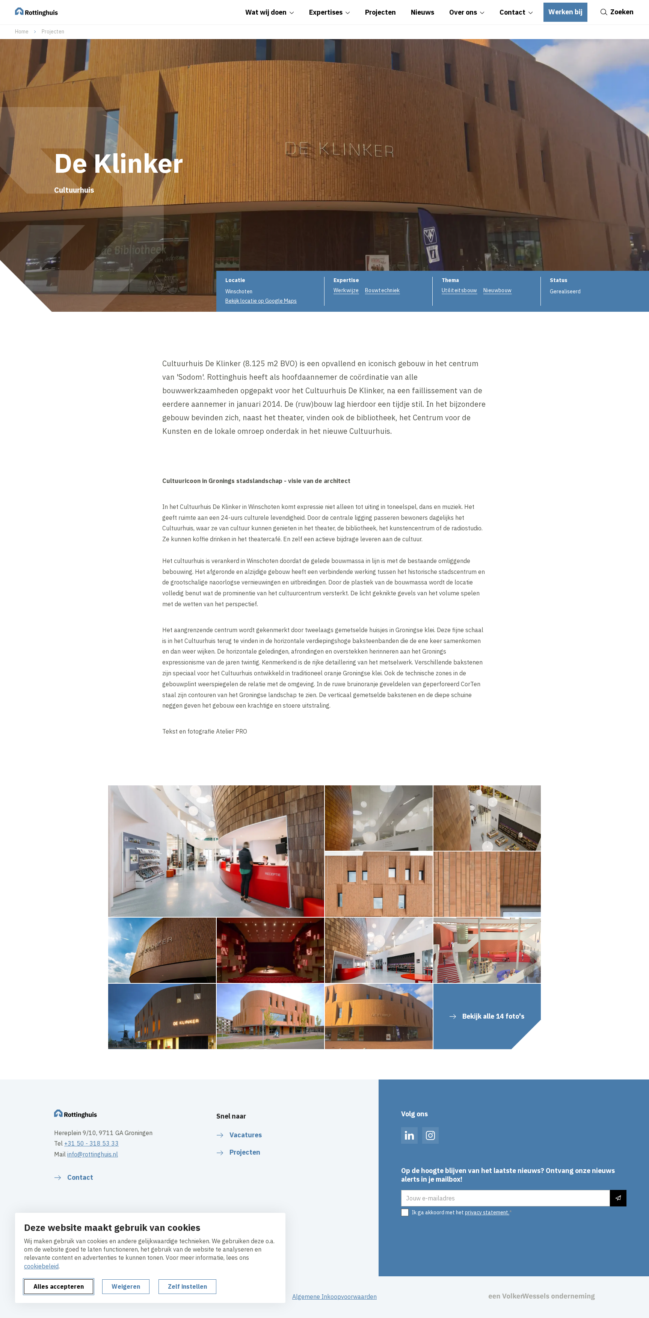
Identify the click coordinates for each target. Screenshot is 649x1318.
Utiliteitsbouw (459, 290)
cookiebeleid (41, 1266)
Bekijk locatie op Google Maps (261, 300)
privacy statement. (487, 1212)
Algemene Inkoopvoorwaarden (334, 1296)
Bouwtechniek (382, 290)
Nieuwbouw (497, 290)
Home (22, 31)
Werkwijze (346, 290)
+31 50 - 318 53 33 (91, 1143)
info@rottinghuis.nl (92, 1154)
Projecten (53, 31)
